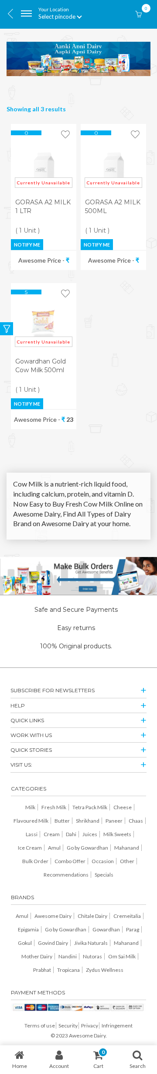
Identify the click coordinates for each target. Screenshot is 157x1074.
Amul (54, 847)
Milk (30, 807)
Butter (62, 820)
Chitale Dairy (92, 916)
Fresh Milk (53, 807)
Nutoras (92, 956)
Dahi (71, 834)
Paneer (114, 820)
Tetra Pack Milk (89, 807)
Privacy (89, 1025)
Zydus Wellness (104, 970)
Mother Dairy (36, 956)
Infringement (117, 1025)
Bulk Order (35, 861)
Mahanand (126, 847)
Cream (52, 834)
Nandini (67, 956)
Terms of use (39, 1025)
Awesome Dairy (53, 916)
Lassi (32, 834)
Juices (89, 834)
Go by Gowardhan (87, 847)
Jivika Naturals (91, 943)
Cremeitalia (127, 916)
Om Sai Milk (122, 956)
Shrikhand (87, 820)
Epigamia (28, 929)
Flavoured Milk (31, 820)
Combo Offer (70, 861)
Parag (132, 929)
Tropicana (68, 970)
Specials (104, 874)
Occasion (103, 861)
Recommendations (66, 874)
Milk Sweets (117, 834)
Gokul (25, 943)
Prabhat (42, 970)
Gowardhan (106, 929)
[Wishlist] (65, 134)
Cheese (122, 807)
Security (68, 1025)
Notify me (27, 244)
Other (127, 861)
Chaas (136, 820)
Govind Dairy (53, 943)
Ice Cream (30, 847)
